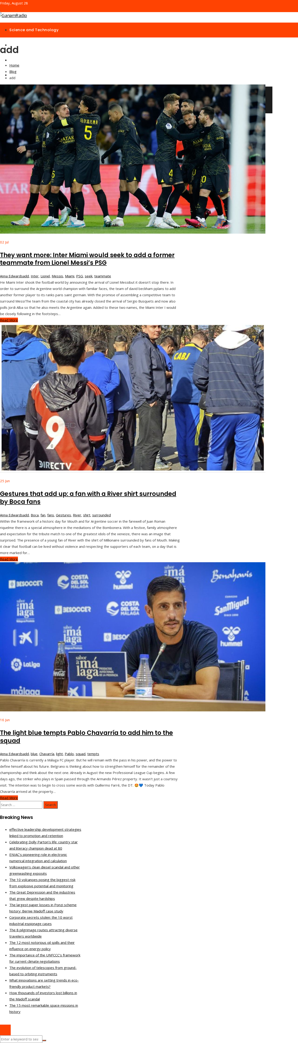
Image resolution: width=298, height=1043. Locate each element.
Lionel (45, 276)
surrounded (101, 515)
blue (34, 753)
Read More (9, 320)
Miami (69, 276)
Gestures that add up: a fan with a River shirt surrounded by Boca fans (88, 498)
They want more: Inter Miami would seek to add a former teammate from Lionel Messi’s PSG (87, 259)
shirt (86, 515)
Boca (35, 515)
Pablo (69, 753)
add (26, 276)
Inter (35, 276)
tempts (93, 753)
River (77, 515)
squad (80, 753)
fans (50, 515)
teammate (102, 276)
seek (88, 276)
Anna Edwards (11, 276)
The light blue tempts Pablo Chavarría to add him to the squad (86, 737)
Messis (57, 276)
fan (43, 515)
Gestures (63, 515)
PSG (79, 276)
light (59, 753)
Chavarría (46, 753)
